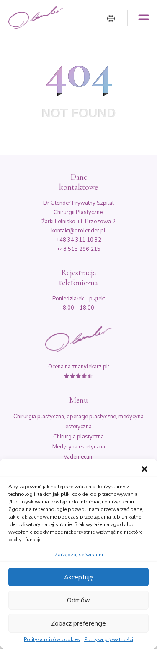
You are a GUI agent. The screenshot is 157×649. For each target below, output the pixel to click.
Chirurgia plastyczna (78, 436)
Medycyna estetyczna (78, 447)
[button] (144, 469)
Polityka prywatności (108, 640)
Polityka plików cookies (52, 640)
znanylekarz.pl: (90, 366)
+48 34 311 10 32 (78, 240)
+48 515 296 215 (78, 249)
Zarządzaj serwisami (78, 554)
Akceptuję (78, 577)
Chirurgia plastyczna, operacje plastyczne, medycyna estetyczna (78, 421)
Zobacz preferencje (78, 623)
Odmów (78, 600)
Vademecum (79, 457)
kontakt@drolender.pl (78, 231)
